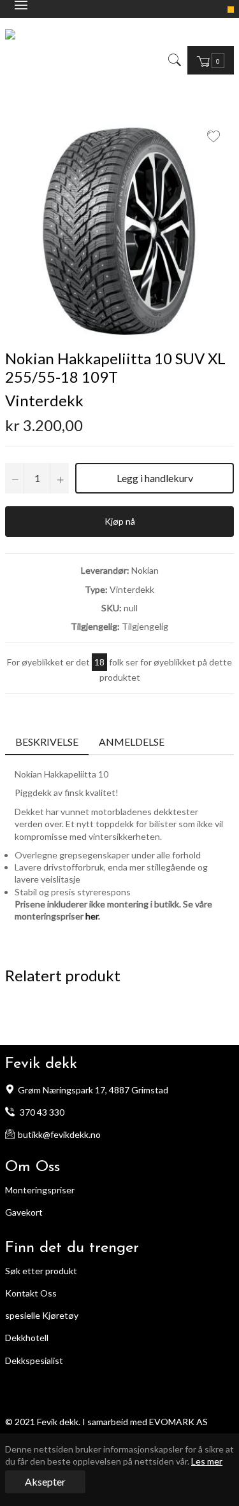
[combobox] (183, 60)
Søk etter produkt (41, 1270)
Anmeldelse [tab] (132, 741)
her (91, 916)
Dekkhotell (26, 1337)
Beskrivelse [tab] (46, 741)
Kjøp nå (120, 521)
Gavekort (24, 1212)
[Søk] (173, 60)
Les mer (206, 1461)
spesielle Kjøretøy (41, 1315)
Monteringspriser (40, 1189)
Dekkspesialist (34, 1360)
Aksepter (45, 1481)
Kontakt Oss (31, 1293)
